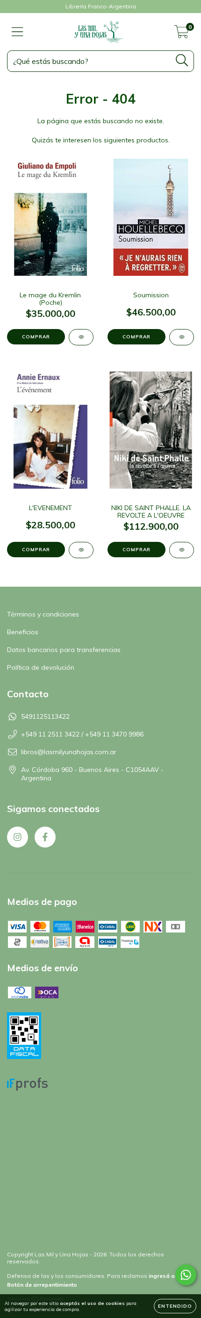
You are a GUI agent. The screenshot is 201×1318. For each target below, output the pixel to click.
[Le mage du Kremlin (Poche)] (81, 337)
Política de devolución (40, 667)
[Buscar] (182, 60)
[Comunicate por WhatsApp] (185, 1274)
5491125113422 (45, 716)
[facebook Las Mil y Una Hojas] (45, 837)
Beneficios (22, 632)
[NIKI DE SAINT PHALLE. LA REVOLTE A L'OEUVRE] (181, 550)
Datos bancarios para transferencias (64, 649)
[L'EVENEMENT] (81, 550)
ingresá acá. (166, 1275)
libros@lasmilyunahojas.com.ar (68, 752)
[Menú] (17, 32)
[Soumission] (181, 337)
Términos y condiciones (43, 614)
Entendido (175, 1306)
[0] (181, 34)
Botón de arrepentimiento (42, 1284)
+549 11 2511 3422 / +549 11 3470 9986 (82, 734)
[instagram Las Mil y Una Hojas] (17, 837)
